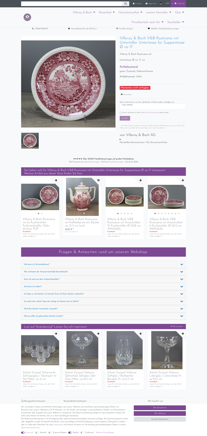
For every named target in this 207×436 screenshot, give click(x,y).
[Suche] (125, 3)
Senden (125, 118)
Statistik (43, 432)
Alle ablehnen (160, 413)
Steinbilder (174, 22)
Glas (178, 12)
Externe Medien (59, 432)
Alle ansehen (177, 326)
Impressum (58, 425)
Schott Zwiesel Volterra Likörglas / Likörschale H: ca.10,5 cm (165, 376)
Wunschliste (127, 94)
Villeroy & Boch (82, 12)
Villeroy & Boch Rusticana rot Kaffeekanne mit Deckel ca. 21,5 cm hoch (82, 222)
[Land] (160, 3)
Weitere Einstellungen (105, 432)
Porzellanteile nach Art (146, 22)
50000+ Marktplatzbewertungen (165, 29)
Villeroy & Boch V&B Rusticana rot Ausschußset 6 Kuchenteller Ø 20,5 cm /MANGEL (165, 224)
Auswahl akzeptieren (159, 419)
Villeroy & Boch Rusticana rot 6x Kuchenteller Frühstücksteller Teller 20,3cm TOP (39, 224)
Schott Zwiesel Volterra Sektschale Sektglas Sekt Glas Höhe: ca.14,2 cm (80, 376)
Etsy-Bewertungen (116, 162)
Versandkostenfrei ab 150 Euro (84, 29)
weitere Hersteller (157, 12)
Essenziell (29, 432)
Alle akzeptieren (160, 408)
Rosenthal (105, 12)
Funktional (89, 432)
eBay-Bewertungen (92, 162)
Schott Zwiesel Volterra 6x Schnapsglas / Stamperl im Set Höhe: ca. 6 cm (40, 376)
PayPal (75, 432)
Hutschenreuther (129, 12)
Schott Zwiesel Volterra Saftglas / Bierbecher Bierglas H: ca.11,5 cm (121, 376)
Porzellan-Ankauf (126, 29)
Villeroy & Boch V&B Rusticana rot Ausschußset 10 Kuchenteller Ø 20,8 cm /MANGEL (124, 224)
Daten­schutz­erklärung (30, 428)
